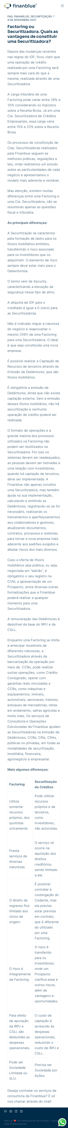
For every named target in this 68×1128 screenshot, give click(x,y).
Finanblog (21, 16)
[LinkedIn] (16, 1111)
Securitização (41, 16)
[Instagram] (10, 1111)
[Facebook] (5, 1111)
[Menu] (62, 5)
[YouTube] (21, 1111)
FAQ (9, 16)
